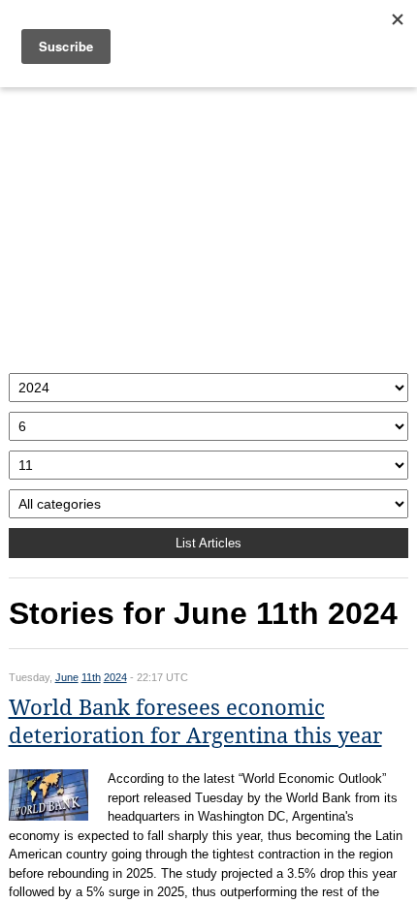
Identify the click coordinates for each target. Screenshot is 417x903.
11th (91, 677)
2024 (115, 677)
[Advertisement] (209, 225)
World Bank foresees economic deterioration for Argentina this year (195, 722)
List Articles (208, 543)
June (67, 677)
